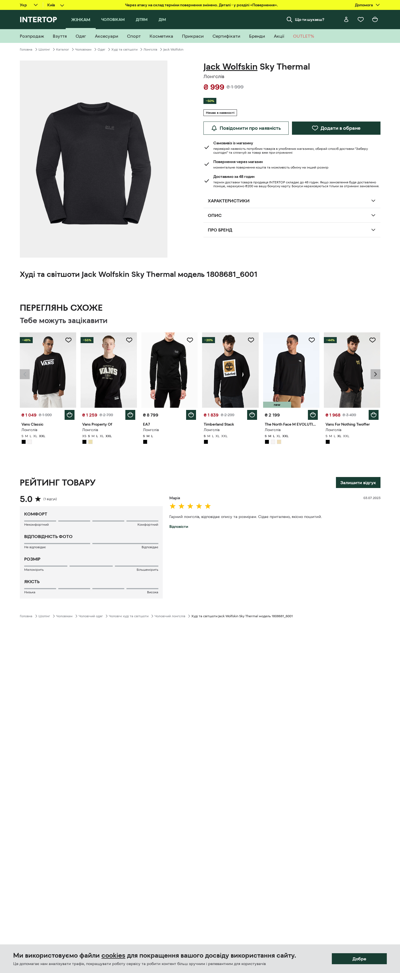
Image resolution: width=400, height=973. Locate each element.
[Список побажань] (360, 19)
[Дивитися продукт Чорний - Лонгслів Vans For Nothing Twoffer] (352, 370)
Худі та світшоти (124, 49)
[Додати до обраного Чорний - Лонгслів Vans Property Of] (129, 340)
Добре (359, 959)
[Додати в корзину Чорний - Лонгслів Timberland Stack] (252, 415)
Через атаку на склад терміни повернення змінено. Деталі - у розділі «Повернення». (201, 5)
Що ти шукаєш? (309, 19)
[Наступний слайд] (375, 374)
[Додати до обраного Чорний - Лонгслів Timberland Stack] (250, 340)
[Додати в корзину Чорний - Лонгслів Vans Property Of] (130, 415)
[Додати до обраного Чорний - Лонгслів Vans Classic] (68, 340)
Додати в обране (340, 128)
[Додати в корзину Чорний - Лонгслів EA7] (191, 415)
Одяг (101, 49)
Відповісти (178, 526)
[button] (25, 374)
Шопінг (44, 49)
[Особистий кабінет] (346, 19)
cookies (113, 955)
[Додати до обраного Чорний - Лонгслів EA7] (189, 340)
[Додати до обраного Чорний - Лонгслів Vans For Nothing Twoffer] (372, 340)
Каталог (62, 49)
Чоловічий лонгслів (170, 616)
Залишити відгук (358, 482)
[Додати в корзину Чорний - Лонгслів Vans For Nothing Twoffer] (374, 415)
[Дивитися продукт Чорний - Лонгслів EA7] (169, 370)
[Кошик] (374, 19)
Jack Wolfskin (173, 49)
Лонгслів (150, 49)
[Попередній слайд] (25, 374)
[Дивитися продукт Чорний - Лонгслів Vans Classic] (48, 370)
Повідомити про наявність (250, 128)
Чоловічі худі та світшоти (128, 616)
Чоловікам (83, 49)
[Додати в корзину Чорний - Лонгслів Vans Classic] (70, 415)
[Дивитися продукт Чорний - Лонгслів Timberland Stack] (230, 370)
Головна (26, 49)
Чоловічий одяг (91, 616)
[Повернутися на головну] (38, 19)
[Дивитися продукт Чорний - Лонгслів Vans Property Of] (109, 370)
